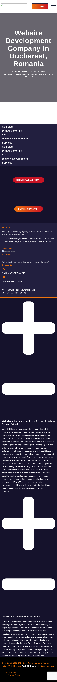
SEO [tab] (4, 134)
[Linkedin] (8, 293)
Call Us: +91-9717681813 (13, 273)
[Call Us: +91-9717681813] (4, 269)
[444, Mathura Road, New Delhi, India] (4, 285)
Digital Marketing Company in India (26, 71)
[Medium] (16, 293)
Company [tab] (7, 126)
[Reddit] (21, 293)
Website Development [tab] (15, 138)
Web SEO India (29, 666)
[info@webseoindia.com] (4, 277)
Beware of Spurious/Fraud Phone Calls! (21, 616)
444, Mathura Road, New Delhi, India (18, 290)
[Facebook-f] (3, 293)
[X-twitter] (12, 293)
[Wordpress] (25, 293)
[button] (28, 361)
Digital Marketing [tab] (12, 130)
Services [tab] (7, 142)
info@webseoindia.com (12, 281)
